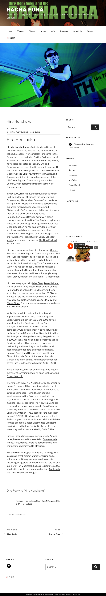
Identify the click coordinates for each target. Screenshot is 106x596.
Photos (32, 31)
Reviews (64, 31)
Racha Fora (25, 10)
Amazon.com (36, 300)
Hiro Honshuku (31, 132)
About (43, 31)
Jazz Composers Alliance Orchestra (36, 373)
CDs (53, 31)
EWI (12, 132)
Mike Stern (37, 283)
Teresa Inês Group (44, 353)
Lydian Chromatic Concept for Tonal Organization (32, 270)
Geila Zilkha (48, 429)
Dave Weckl (29, 286)
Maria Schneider (24, 290)
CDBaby (48, 300)
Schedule (77, 31)
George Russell (31, 170)
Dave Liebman (51, 283)
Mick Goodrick (14, 286)
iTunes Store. (13, 303)
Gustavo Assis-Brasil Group (21, 353)
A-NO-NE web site (18, 306)
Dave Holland (47, 170)
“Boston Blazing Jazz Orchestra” (40, 422)
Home (9, 31)
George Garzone (22, 173)
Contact (90, 31)
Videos (20, 31)
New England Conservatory (34, 233)
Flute (19, 132)
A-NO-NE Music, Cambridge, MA (44, 594)
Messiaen (40, 446)
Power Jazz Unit (15, 376)
